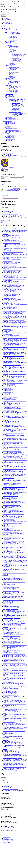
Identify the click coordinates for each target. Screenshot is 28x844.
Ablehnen (3, 14)
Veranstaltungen (10, 136)
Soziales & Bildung (7, 121)
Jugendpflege (9, 126)
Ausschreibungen (10, 96)
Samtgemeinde (6, 28)
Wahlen (11, 76)
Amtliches (11, 49)
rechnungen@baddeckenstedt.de (8, 827)
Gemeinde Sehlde (13, 40)
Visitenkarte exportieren (6, 222)
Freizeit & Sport (10, 137)
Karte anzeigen (4, 221)
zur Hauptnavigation (8, 20)
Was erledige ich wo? (11, 79)
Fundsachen (12, 77)
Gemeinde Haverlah (13, 37)
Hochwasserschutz (10, 118)
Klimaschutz (9, 117)
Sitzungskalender (10, 78)
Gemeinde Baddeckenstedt (15, 33)
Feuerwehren (12, 70)
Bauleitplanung (9, 94)
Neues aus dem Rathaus (14, 47)
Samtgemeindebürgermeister (12, 31)
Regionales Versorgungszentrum (13, 131)
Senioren (8, 127)
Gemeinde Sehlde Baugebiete (16, 92)
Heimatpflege (9, 140)
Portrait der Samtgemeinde (12, 29)
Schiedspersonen (10, 41)
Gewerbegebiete (10, 95)
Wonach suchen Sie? (5, 176)
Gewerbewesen (12, 69)
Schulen (8, 124)
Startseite (5, 195)
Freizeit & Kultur (7, 133)
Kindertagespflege (10, 123)
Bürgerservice (9, 65)
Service (5, 196)
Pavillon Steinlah (16, 108)
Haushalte (11, 63)
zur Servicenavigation (8, 23)
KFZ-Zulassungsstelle (14, 67)
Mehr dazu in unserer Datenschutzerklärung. (12, 11)
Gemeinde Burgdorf (13, 35)
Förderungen (9, 97)
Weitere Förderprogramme (15, 112)
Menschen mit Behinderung (12, 130)
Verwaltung (9, 45)
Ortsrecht (11, 53)
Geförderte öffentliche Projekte (16, 101)
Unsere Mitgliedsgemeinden (12, 32)
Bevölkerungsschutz (13, 72)
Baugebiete (8, 85)
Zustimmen (3, 15)
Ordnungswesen (13, 68)
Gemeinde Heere (13, 38)
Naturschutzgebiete (10, 139)
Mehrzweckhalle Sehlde (17, 104)
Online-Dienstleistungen (14, 81)
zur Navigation (6, 22)
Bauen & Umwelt (7, 83)
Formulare (11, 51)
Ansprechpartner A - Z (14, 46)
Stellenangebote (12, 50)
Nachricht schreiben (5, 220)
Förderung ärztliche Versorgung (19, 113)
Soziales (8, 132)
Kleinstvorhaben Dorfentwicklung (16, 110)
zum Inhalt (5, 18)
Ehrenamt (8, 42)
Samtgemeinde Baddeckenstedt (19, 54)
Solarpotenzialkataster (17, 114)
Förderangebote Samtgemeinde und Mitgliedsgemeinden (17, 100)
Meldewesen (12, 74)
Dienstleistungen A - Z (14, 82)
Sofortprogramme (16, 103)
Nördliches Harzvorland (17, 115)
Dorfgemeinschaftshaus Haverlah (19, 106)
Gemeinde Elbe (12, 36)
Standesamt (11, 73)
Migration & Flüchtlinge (11, 128)
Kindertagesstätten (10, 122)
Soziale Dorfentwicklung (12, 119)
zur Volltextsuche (7, 19)
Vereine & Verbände (11, 135)
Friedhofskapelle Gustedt (17, 105)
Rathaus (5, 44)
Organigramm (12, 64)
